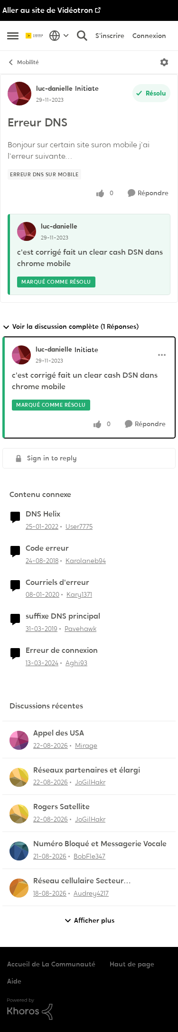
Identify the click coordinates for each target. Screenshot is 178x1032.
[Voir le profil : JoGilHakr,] (18, 777)
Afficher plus (94, 920)
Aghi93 (76, 663)
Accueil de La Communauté (51, 964)
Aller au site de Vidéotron (47, 10)
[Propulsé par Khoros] (89, 1009)
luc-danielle (54, 88)
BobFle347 (89, 856)
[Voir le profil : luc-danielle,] (26, 231)
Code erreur (47, 548)
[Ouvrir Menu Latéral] (12, 36)
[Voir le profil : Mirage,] (18, 740)
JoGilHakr (90, 782)
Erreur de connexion (62, 650)
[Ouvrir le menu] (164, 62)
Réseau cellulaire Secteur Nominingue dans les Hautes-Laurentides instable (86, 881)
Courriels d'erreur (57, 582)
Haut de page (132, 964)
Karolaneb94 (86, 560)
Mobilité (28, 62)
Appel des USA (58, 733)
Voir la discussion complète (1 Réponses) (75, 326)
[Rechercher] (82, 35)
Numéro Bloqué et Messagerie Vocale (100, 844)
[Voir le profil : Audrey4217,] (18, 888)
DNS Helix (43, 514)
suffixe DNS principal (63, 616)
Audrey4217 (91, 893)
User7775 (79, 526)
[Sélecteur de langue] (59, 35)
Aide (14, 981)
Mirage (86, 745)
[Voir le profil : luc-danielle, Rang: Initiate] (19, 93)
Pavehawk (80, 628)
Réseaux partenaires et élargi (86, 770)
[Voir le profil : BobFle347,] (18, 850)
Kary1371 (79, 594)
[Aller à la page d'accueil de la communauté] (35, 35)
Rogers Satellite (61, 807)
